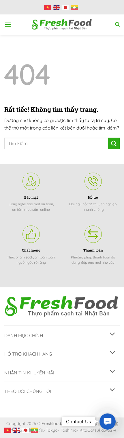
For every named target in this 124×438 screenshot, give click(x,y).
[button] (107, 421)
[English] (57, 7)
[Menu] (7, 24)
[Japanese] (66, 7)
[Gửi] (114, 143)
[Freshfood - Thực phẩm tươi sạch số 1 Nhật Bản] (62, 24)
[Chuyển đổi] (112, 334)
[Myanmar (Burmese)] (75, 7)
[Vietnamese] (48, 7)
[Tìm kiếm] (117, 24)
